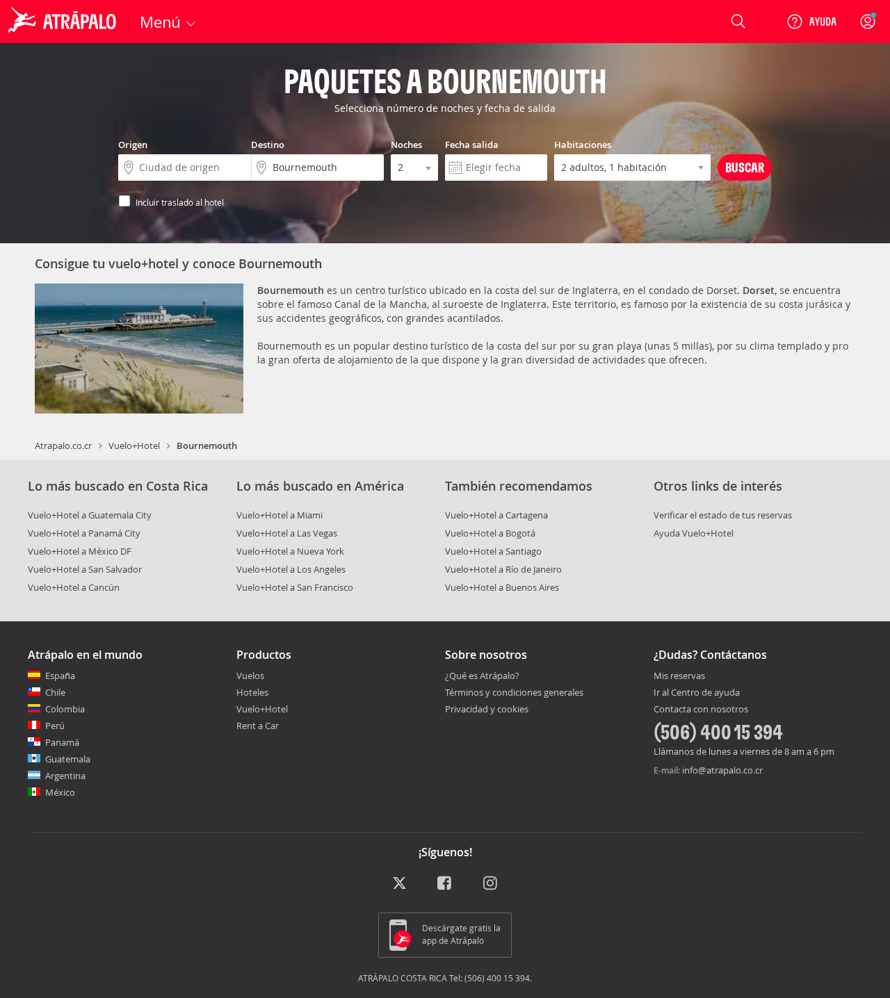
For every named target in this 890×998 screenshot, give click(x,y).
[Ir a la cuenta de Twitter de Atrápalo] (399, 884)
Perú (55, 725)
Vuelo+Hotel (134, 445)
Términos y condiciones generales (514, 692)
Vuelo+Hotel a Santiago (493, 551)
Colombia (65, 709)
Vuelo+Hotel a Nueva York (290, 551)
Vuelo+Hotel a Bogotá (490, 533)
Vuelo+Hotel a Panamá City (84, 533)
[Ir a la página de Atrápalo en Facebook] (445, 884)
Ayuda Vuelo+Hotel (694, 533)
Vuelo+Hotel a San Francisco (294, 587)
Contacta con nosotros (701, 709)
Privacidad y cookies (486, 709)
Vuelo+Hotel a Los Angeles (291, 569)
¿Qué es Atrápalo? (482, 675)
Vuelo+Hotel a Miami (279, 515)
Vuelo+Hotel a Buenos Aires (502, 587)
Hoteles (252, 692)
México (60, 792)
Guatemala (67, 759)
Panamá (62, 742)
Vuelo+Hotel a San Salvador (85, 569)
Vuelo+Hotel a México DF (79, 551)
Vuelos (250, 675)
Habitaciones (582, 144)
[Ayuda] (811, 21)
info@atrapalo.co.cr (722, 770)
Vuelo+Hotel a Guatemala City (90, 515)
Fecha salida (472, 144)
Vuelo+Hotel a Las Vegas (286, 533)
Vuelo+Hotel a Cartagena (496, 515)
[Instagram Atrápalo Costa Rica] (491, 884)
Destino (267, 144)
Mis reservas (679, 676)
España (60, 675)
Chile (55, 692)
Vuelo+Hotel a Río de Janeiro (503, 569)
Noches (406, 144)
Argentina (65, 775)
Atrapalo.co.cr (63, 445)
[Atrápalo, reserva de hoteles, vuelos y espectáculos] (64, 21)
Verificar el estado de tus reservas (723, 515)
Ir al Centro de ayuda (697, 692)
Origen (132, 144)
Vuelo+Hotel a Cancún (74, 587)
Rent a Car (257, 725)
